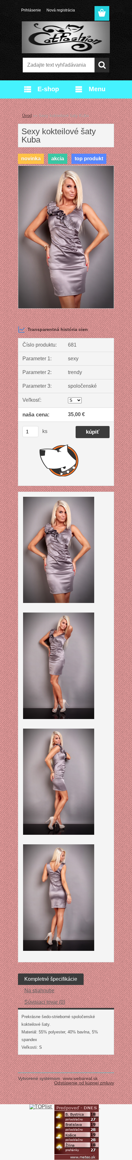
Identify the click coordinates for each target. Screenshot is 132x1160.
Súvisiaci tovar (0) (44, 1002)
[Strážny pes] (59, 460)
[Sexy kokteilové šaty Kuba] (66, 168)
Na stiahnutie (39, 990)
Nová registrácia (60, 10)
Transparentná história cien (58, 329)
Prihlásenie (31, 10)
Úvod (27, 115)
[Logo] (66, 37)
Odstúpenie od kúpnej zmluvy (84, 1082)
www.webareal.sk (80, 1078)
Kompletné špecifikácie (50, 979)
